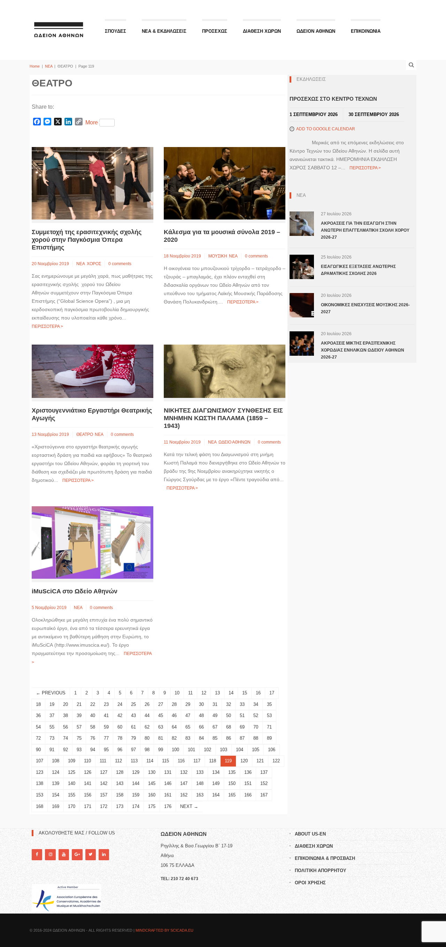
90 (38, 749)
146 (167, 783)
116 (181, 760)
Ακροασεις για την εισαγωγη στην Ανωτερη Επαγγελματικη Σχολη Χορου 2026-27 (365, 230)
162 (183, 795)
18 (38, 704)
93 (79, 749)
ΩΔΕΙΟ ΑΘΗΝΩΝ (234, 442)
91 (51, 749)
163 (199, 795)
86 (228, 738)
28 (174, 704)
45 (160, 715)
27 (160, 704)
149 (216, 783)
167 (264, 795)
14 (231, 692)
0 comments (119, 263)
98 (147, 749)
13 (217, 692)
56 (65, 727)
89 (269, 738)
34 (255, 704)
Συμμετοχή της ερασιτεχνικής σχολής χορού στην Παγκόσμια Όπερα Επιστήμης (86, 240)
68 (228, 727)
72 (38, 738)
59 (106, 727)
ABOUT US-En (310, 834)
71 (269, 727)
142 (103, 783)
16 (258, 692)
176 (167, 806)
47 (187, 715)
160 (151, 795)
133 (199, 772)
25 (133, 704)
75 (79, 738)
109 (71, 760)
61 (133, 727)
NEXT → (189, 806)
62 (147, 727)
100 (175, 749)
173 (119, 806)
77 (106, 738)
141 (87, 783)
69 (242, 727)
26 (147, 704)
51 (242, 715)
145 (151, 783)
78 (119, 738)
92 (65, 749)
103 (223, 749)
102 (207, 749)
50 (228, 715)
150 (232, 783)
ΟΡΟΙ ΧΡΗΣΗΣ (310, 882)
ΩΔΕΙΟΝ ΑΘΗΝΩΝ (316, 31)
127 (103, 772)
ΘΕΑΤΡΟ (84, 434)
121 (260, 760)
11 (190, 692)
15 (244, 692)
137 (264, 772)
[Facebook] (37, 854)
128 (119, 772)
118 (212, 760)
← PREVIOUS (51, 692)
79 (133, 738)
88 (255, 738)
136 (248, 772)
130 (151, 772)
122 (276, 760)
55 (51, 727)
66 (201, 727)
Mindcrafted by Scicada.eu (164, 930)
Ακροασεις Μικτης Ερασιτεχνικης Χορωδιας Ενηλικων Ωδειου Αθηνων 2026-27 (362, 350)
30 (201, 704)
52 (255, 715)
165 (232, 795)
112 (118, 760)
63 (160, 727)
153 (39, 795)
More (91, 122)
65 (187, 727)
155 (71, 795)
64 (174, 727)
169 (55, 806)
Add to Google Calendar (325, 128)
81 (160, 738)
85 (215, 738)
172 (103, 806)
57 (79, 727)
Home (35, 66)
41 (106, 715)
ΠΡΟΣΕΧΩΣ (214, 31)
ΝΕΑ (48, 66)
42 (119, 715)
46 (174, 715)
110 (87, 760)
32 (228, 704)
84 (201, 738)
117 (196, 760)
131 (167, 772)
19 (51, 704)
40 (92, 715)
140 (71, 783)
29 (187, 704)
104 (239, 749)
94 (92, 749)
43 (133, 715)
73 (51, 738)
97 (133, 749)
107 (39, 760)
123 (39, 772)
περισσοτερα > (47, 326)
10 (177, 692)
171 (87, 806)
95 (106, 749)
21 (79, 704)
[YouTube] (64, 854)
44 (147, 715)
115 (165, 760)
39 (79, 715)
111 (103, 760)
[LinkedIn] (104, 854)
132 (183, 772)
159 (135, 795)
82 (174, 738)
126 (87, 772)
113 (134, 760)
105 (255, 749)
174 (135, 806)
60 (119, 727)
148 (199, 783)
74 (65, 738)
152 (264, 783)
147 (183, 783)
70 (255, 727)
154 (55, 795)
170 (71, 806)
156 (87, 795)
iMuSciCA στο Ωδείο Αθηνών (74, 591)
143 (119, 783)
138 (39, 783)
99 (160, 749)
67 (215, 727)
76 (92, 738)
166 (248, 795)
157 (103, 795)
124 (55, 772)
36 (38, 715)
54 (38, 727)
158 (119, 795)
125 (71, 772)
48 (201, 715)
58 (92, 727)
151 (248, 783)
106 (271, 749)
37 (51, 715)
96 (119, 749)
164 (216, 795)
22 (92, 704)
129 (135, 772)
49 (215, 715)
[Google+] (77, 854)
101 (191, 749)
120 (244, 760)
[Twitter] (90, 854)
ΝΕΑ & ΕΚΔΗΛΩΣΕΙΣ (164, 31)
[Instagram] (50, 854)
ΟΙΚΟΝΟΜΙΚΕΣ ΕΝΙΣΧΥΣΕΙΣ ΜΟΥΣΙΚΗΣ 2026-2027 (365, 308)
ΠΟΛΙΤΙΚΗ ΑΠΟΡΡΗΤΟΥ (320, 870)
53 (269, 715)
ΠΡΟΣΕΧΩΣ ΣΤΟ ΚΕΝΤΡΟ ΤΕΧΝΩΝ (333, 99)
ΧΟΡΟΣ (94, 263)
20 (65, 704)
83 (187, 738)
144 (135, 783)
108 (55, 760)
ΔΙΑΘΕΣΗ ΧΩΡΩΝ (262, 31)
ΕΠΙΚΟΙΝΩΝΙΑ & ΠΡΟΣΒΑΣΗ (325, 858)
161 (167, 795)
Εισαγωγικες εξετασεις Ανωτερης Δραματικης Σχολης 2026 (358, 270)
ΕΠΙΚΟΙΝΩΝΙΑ (365, 31)
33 (242, 704)
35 (269, 704)
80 (147, 738)
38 (65, 715)
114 (149, 760)
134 (216, 772)
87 (242, 738)
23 (106, 704)
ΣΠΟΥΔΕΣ (115, 31)
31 (215, 704)
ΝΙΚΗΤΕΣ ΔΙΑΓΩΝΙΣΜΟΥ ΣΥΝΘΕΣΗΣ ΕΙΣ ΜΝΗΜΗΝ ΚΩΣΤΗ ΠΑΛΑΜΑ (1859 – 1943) (223, 418)
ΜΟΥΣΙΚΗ (217, 256)
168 (39, 806)
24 (119, 704)
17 (271, 692)
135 (232, 772)
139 (55, 783)
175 (151, 806)
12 (203, 692)
